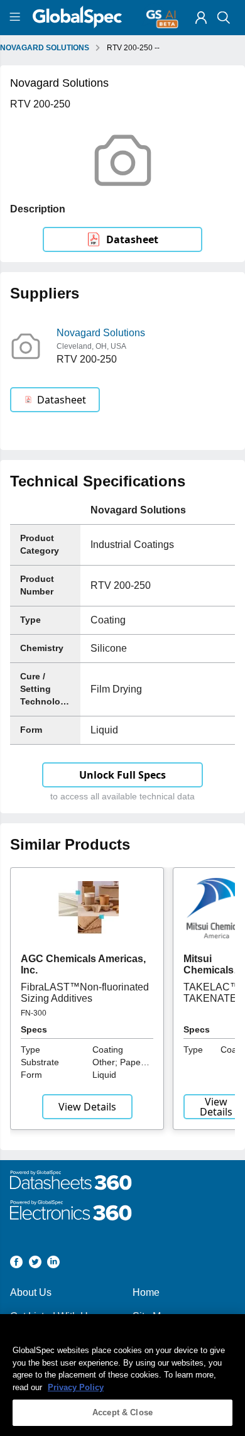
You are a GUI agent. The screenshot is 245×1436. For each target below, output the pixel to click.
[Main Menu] (16, 17)
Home (146, 1292)
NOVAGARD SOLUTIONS (44, 47)
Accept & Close (122, 1412)
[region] (122, 1375)
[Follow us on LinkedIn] (53, 1264)
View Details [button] (87, 1107)
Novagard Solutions (101, 332)
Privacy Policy (76, 1387)
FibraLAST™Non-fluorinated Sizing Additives (85, 993)
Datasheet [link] (132, 239)
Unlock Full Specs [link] (122, 775)
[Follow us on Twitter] (35, 1264)
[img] (201, 17)
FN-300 (33, 1013)
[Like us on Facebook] (16, 1264)
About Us (31, 1292)
